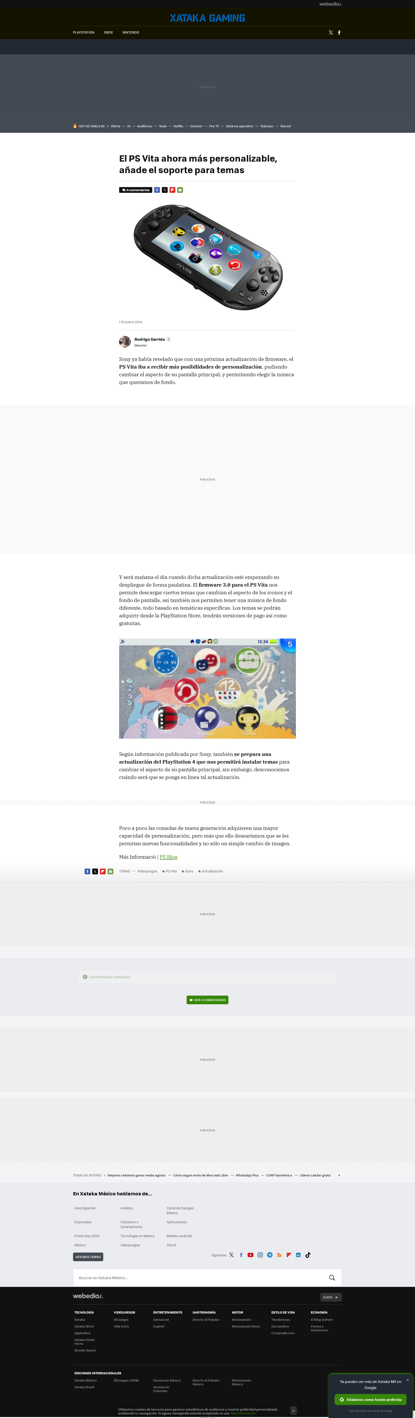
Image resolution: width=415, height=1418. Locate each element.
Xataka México (85, 1380)
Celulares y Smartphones (132, 1224)
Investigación (85, 1207)
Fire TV (214, 126)
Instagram (260, 1254)
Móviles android (179, 1235)
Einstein (196, 126)
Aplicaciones (177, 1221)
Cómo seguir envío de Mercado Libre (201, 1175)
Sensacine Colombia (161, 1389)
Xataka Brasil (84, 1387)
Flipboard (172, 190)
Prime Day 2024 (86, 1235)
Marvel (286, 126)
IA (128, 126)
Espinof (158, 1326)
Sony (189, 871)
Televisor (267, 126)
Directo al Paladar (206, 1319)
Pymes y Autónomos (319, 1328)
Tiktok (308, 1254)
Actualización (212, 871)
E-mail (180, 190)
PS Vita (171, 871)
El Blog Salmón (322, 1319)
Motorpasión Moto (246, 1326)
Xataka (79, 1319)
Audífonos (144, 126)
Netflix (178, 126)
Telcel (171, 1244)
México (79, 1244)
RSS (279, 1254)
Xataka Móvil (84, 1326)
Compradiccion (282, 1333)
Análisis (127, 1207)
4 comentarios (138, 190)
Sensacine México (167, 1380)
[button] (152, 339)
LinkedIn (298, 1254)
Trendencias (280, 1319)
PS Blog (168, 856)
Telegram (270, 1254)
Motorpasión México (241, 1382)
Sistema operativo (239, 126)
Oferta (115, 126)
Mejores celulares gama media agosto (137, 1175)
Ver (210, 1000)
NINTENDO (130, 32)
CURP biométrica (279, 1175)
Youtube (250, 1254)
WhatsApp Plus (247, 1175)
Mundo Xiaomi (85, 1350)
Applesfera (82, 1333)
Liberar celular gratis (315, 1175)
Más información (243, 1413)
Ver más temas (88, 1256)
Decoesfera (280, 1326)
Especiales (83, 1221)
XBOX (108, 32)
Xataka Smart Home (84, 1341)
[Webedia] (330, 4)
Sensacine (161, 1319)
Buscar (332, 1277)
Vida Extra (121, 1326)
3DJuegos (121, 1319)
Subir (327, 1297)
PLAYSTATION (83, 32)
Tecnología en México (137, 1235)
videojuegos (130, 1244)
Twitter (331, 33)
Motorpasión (241, 1319)
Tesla (163, 126)
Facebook (339, 33)
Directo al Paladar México (206, 1382)
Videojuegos (207, 18)
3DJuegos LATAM (126, 1380)
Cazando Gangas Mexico (180, 1210)
